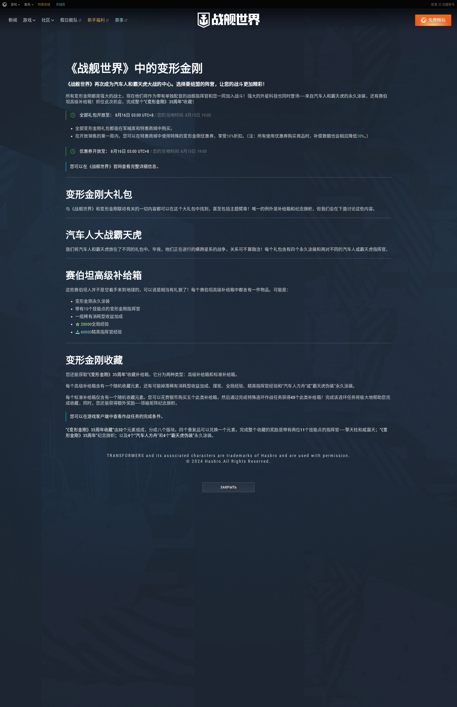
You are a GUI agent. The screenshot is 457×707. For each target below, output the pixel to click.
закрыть (228, 487)
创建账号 (448, 4)
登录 (434, 4)
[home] (228, 20)
